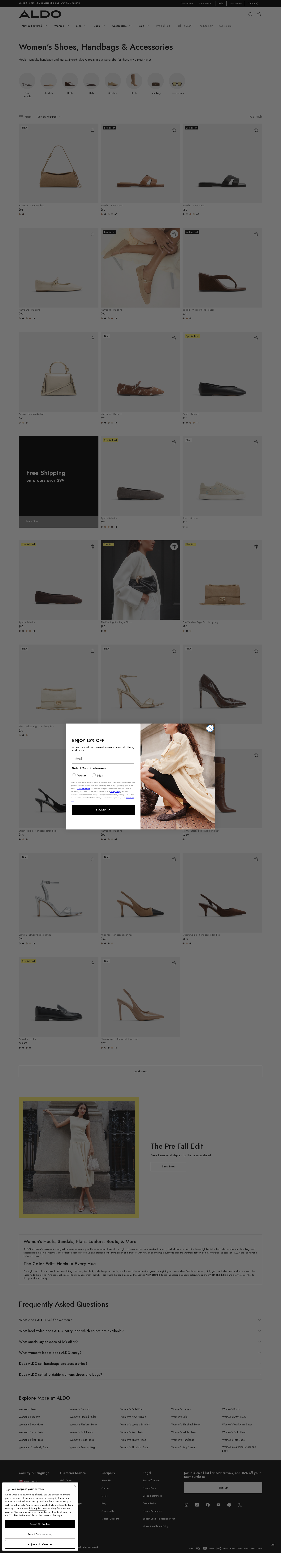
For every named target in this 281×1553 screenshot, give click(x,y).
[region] (40, 1516)
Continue (103, 809)
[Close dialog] (210, 728)
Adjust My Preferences (40, 1544)
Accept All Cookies (40, 1524)
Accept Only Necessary (40, 1534)
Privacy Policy (37, 1508)
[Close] (75, 1486)
